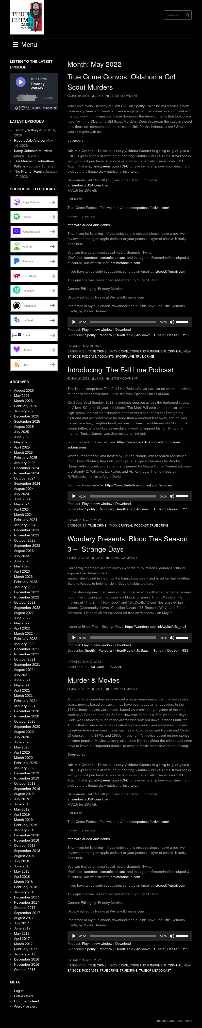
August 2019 (24, 794)
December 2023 (26, 530)
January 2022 (24, 644)
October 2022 (24, 602)
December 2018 (26, 835)
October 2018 (24, 845)
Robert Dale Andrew (29, 140)
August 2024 (24, 489)
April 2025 (22, 447)
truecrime (128, 970)
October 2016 (24, 970)
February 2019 (25, 825)
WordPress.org (25, 1006)
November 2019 (26, 778)
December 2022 (26, 592)
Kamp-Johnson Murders (33, 151)
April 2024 (22, 509)
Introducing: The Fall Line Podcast (120, 369)
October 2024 (24, 478)
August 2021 (24, 670)
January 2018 (24, 892)
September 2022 (27, 608)
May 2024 (22, 504)
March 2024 (23, 514)
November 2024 (26, 473)
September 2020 (27, 727)
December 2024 (26, 468)
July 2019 (21, 799)
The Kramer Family (29, 171)
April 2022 (22, 628)
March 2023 (23, 577)
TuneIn (158, 335)
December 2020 (26, 711)
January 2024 (24, 525)
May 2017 (22, 933)
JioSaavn (143, 335)
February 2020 (25, 763)
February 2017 (25, 949)
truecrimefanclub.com (123, 263)
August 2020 (24, 732)
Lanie (99, 96)
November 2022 (26, 597)
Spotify (90, 335)
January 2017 (24, 954)
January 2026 (24, 411)
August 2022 (24, 613)
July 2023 (21, 556)
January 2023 (24, 587)
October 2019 (24, 783)
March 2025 (23, 452)
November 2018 (26, 840)
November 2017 (26, 902)
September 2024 (27, 483)
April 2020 (22, 752)
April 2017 (22, 939)
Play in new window (97, 330)
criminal (175, 351)
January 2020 (24, 768)
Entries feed (23, 996)
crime (123, 351)
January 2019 (24, 830)
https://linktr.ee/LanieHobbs (88, 225)
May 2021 (22, 685)
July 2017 (21, 923)
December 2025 (26, 416)
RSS (185, 335)
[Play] (73, 322)
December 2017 (26, 897)
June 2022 (22, 618)
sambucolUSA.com (86, 185)
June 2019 (22, 804)
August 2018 (24, 856)
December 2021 (26, 649)
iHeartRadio (124, 335)
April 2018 (22, 877)
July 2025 (21, 432)
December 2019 (26, 773)
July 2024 (21, 494)
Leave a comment (123, 96)
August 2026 (24, 390)
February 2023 (25, 582)
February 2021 (25, 701)
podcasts (106, 356)
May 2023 (22, 566)
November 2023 (26, 535)
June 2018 (22, 866)
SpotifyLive (124, 356)
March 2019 (23, 820)
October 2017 (24, 908)
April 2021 (22, 690)
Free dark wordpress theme (173, 1021)
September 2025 (27, 421)
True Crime (97, 351)
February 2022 (25, 639)
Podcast (89, 356)
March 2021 (23, 695)
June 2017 (22, 928)
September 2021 (27, 664)
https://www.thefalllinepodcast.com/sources (138, 485)
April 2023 (22, 571)
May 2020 (22, 747)
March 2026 (23, 401)
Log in (19, 991)
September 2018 (27, 851)
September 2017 (27, 913)
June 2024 (22, 499)
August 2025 (24, 427)
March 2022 (23, 633)
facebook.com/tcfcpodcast (104, 258)
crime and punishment (148, 351)
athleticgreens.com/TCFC (108, 166)
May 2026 (22, 396)
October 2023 (24, 540)
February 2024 (25, 520)
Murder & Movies (93, 680)
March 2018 (23, 882)
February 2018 (25, 887)
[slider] (183, 321)
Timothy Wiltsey (26, 130)
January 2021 (24, 706)
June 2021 (22, 680)
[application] (129, 322)
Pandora (105, 335)
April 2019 (22, 814)
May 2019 (22, 809)
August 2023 (24, 551)
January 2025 (24, 463)
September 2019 (27, 789)
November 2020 (26, 716)
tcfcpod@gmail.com (169, 271)
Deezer (173, 335)
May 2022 (22, 623)
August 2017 (24, 918)
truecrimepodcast (155, 970)
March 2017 (23, 944)
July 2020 (21, 737)
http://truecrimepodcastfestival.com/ (141, 208)
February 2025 (25, 458)
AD (120, 667)
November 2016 (26, 964)
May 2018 (22, 871)
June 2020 (22, 742)
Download (123, 330)
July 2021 (21, 675)
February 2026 (25, 406)
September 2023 (27, 545)
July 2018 (21, 861)
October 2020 (24, 721)
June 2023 (22, 561)
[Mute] (171, 322)
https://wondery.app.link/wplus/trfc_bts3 (155, 627)
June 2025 (22, 437)
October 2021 (24, 659)
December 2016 (26, 959)
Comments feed (26, 1001)
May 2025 (22, 442)
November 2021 (26, 654)
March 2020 (23, 758)
